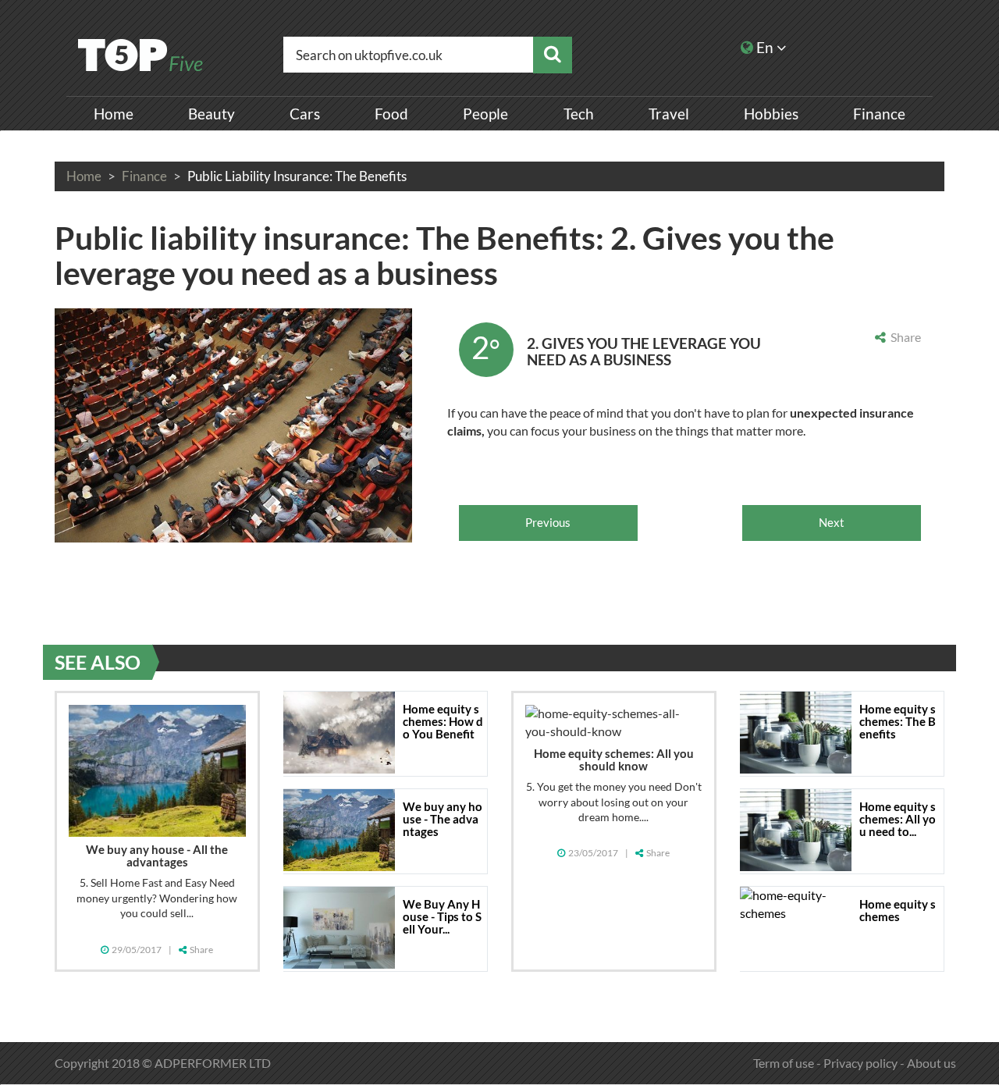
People (485, 114)
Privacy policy (860, 1062)
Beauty (211, 114)
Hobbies (771, 114)
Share (903, 336)
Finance (879, 114)
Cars (305, 114)
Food (391, 114)
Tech (578, 114)
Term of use (783, 1062)
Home (113, 114)
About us (931, 1062)
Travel (669, 114)
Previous (548, 522)
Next (831, 522)
